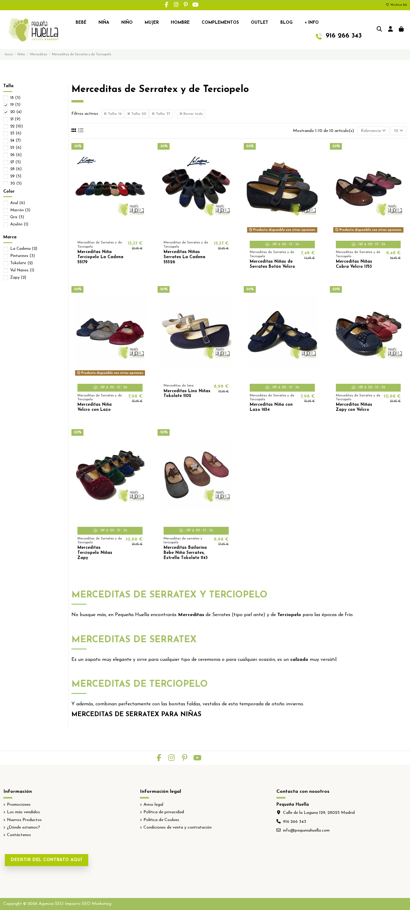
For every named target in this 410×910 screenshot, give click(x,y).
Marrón (20, 210)
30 (16, 183)
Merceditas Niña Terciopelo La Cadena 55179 (100, 257)
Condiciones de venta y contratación (177, 827)
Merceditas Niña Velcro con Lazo (94, 407)
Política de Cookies (161, 820)
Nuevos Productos (24, 820)
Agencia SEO (51, 904)
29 (15, 176)
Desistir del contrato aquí (46, 860)
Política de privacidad (163, 812)
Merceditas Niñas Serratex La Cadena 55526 (184, 257)
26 (16, 155)
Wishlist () (398, 5)
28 (16, 169)
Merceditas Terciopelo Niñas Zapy (94, 552)
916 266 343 (294, 822)
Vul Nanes (22, 270)
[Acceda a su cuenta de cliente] (390, 29)
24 (15, 140)
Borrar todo (192, 114)
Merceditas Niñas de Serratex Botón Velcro (272, 264)
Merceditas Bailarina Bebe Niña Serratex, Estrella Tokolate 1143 (186, 552)
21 (15, 119)
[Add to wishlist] (101, 232)
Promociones (19, 804)
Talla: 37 (162, 114)
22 (16, 126)
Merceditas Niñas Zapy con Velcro (354, 407)
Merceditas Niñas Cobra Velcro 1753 (354, 264)
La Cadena (23, 249)
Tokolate (21, 263)
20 (16, 112)
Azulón (19, 224)
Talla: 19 (114, 114)
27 (15, 162)
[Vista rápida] (118, 232)
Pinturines (22, 256)
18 (15, 98)
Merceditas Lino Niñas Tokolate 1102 (187, 394)
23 (15, 133)
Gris (17, 217)
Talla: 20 (138, 114)
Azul (17, 203)
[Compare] (109, 232)
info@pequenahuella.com (306, 830)
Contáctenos (19, 835)
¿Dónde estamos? (23, 827)
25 (15, 148)
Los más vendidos (23, 812)
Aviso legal (153, 804)
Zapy (18, 277)
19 (15, 105)
